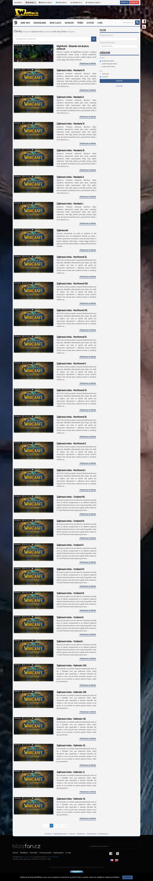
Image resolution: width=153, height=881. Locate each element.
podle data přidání (108, 61)
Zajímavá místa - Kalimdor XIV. (72, 665)
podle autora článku (108, 66)
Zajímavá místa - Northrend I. (71, 470)
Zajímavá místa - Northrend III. (72, 417)
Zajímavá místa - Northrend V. (71, 364)
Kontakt (33, 852)
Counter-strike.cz (94, 2)
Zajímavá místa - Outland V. (70, 545)
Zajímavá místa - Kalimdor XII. (71, 719)
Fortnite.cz (48, 834)
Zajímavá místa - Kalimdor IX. (71, 799)
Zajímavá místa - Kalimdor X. (71, 772)
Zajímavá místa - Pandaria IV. (71, 124)
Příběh (80, 22)
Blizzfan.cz (18, 2)
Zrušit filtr (119, 86)
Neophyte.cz (81, 834)
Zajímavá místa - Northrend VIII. (72, 284)
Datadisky (69, 22)
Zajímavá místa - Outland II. (70, 617)
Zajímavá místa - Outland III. (70, 593)
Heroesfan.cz (62, 2)
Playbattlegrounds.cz (61, 834)
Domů (15, 852)
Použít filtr (119, 81)
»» (66, 825)
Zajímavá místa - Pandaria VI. (71, 70)
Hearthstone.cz (46, 2)
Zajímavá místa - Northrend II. (71, 443)
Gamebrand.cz (92, 834)
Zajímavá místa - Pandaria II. (70, 177)
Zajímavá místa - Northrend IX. (72, 257)
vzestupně (105, 74)
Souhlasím (127, 877)
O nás (100, 22)
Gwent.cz (72, 834)
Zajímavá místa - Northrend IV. (72, 390)
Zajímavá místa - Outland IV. (70, 569)
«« (44, 825)
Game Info (25, 22)
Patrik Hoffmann (53, 857)
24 (34, 256)
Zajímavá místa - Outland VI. (70, 521)
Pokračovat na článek (88, 63)
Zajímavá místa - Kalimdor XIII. (72, 692)
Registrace (134, 2)
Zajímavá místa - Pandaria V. (70, 97)
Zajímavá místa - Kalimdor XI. (71, 745)
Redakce (24, 852)
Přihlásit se (124, 2)
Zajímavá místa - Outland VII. (71, 497)
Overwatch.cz (77, 2)
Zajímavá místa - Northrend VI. (72, 337)
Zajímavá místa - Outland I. (70, 641)
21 (34, 641)
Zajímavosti (62, 230)
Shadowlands (39, 22)
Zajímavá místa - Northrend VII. (72, 310)
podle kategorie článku (109, 64)
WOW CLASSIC (55, 22)
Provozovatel (45, 852)
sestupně (105, 77)
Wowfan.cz (31, 2)
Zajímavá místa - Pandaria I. (70, 204)
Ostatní (90, 22)
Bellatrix (18, 70)
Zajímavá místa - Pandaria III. (71, 150)
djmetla (18, 45)
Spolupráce (58, 852)
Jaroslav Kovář (27, 857)
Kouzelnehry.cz (103, 834)
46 (34, 363)
